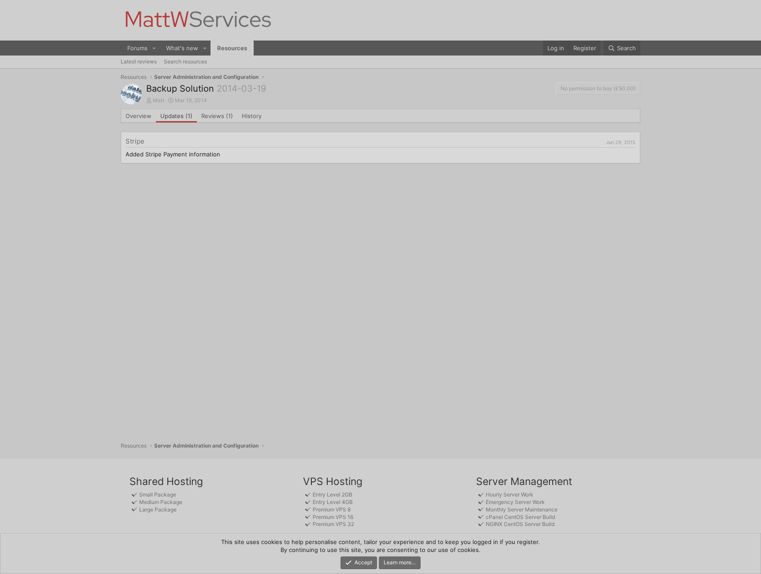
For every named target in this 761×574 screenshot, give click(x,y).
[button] (154, 48)
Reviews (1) (217, 115)
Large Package (158, 509)
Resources (232, 48)
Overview (138, 115)
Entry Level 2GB (332, 494)
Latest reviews (139, 61)
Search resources (185, 61)
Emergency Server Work (515, 502)
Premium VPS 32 (333, 524)
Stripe (135, 141)
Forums (137, 48)
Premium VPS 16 (333, 517)
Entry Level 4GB (333, 502)
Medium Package (160, 502)
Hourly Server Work (509, 494)
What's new (182, 48)
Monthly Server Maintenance (522, 509)
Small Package (157, 494)
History (252, 115)
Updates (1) (176, 115)
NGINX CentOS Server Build (520, 524)
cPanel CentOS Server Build (520, 517)
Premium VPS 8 (332, 509)
